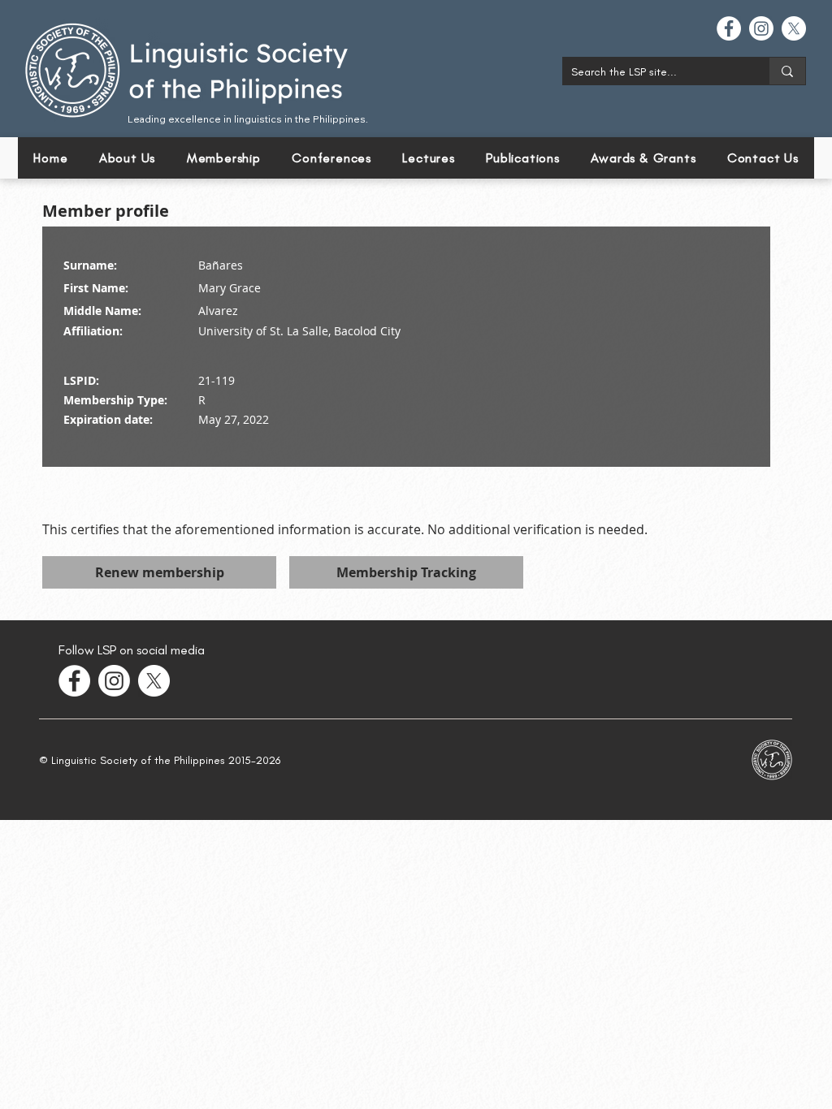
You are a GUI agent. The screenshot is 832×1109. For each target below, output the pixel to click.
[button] (331, 158)
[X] (794, 28)
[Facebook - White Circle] (729, 28)
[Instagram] (761, 28)
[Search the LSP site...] (787, 71)
